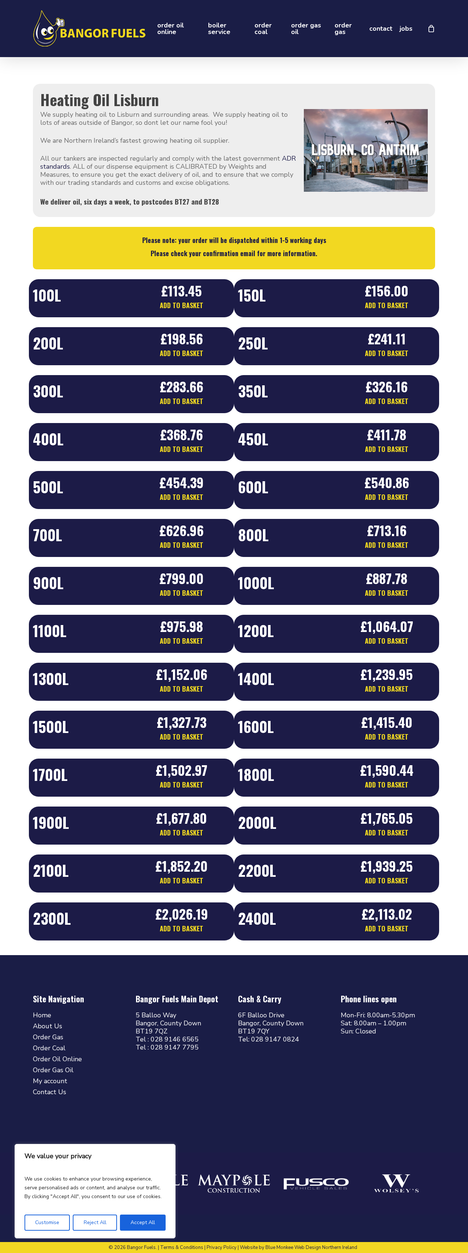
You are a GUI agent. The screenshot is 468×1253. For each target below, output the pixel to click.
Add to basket (181, 305)
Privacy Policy (222, 1247)
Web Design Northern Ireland (325, 1247)
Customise (47, 1222)
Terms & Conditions (181, 1247)
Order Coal (49, 1048)
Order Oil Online (57, 1059)
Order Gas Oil (53, 1070)
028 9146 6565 (175, 1039)
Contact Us (49, 1092)
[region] (95, 1191)
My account (50, 1081)
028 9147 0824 (275, 1039)
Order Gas (48, 1037)
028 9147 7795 (175, 1047)
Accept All (143, 1222)
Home (42, 1015)
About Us (47, 1026)
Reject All (95, 1222)
